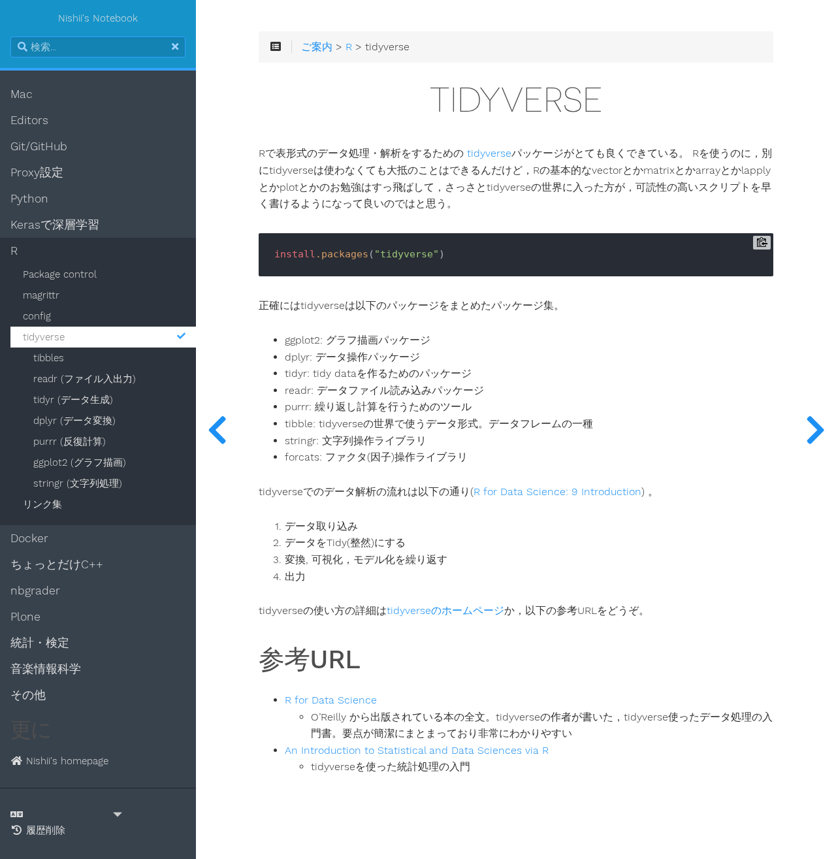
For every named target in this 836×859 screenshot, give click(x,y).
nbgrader (35, 590)
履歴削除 (44, 830)
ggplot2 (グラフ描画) (79, 462)
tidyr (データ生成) (73, 400)
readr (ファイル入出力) (84, 379)
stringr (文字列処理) (77, 483)
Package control (60, 274)
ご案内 (316, 47)
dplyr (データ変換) (74, 421)
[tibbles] (815, 429)
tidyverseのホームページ (445, 611)
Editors (29, 120)
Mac (21, 94)
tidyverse (44, 337)
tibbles (48, 358)
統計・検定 (39, 642)
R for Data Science (331, 700)
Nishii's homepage (65, 761)
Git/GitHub (38, 146)
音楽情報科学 (45, 668)
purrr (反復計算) (69, 441)
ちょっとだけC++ (56, 564)
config (37, 316)
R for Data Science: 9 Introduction (557, 492)
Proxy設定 (36, 172)
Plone (25, 616)
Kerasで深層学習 (54, 224)
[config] (217, 429)
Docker (29, 538)
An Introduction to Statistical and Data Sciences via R (417, 750)
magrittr (41, 295)
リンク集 (42, 504)
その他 (28, 695)
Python (29, 198)
